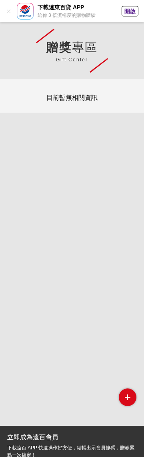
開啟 (130, 11)
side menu (127, 397)
